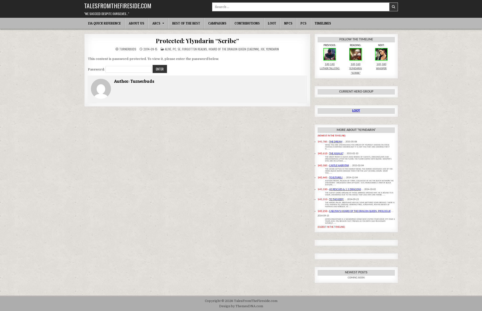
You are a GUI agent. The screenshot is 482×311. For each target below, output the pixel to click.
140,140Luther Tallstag (330, 66)
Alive (168, 49)
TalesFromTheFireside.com (117, 5)
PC (174, 49)
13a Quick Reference (104, 23)
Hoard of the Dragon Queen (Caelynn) (234, 49)
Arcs (156, 23)
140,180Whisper (381, 66)
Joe (263, 49)
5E (179, 49)
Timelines (323, 23)
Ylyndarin (272, 49)
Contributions (247, 23)
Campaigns (217, 23)
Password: (96, 69)
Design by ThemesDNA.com (241, 306)
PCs (303, 23)
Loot (272, 23)
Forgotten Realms (194, 49)
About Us (136, 23)
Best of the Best (186, 23)
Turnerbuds (127, 49)
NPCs (288, 23)
